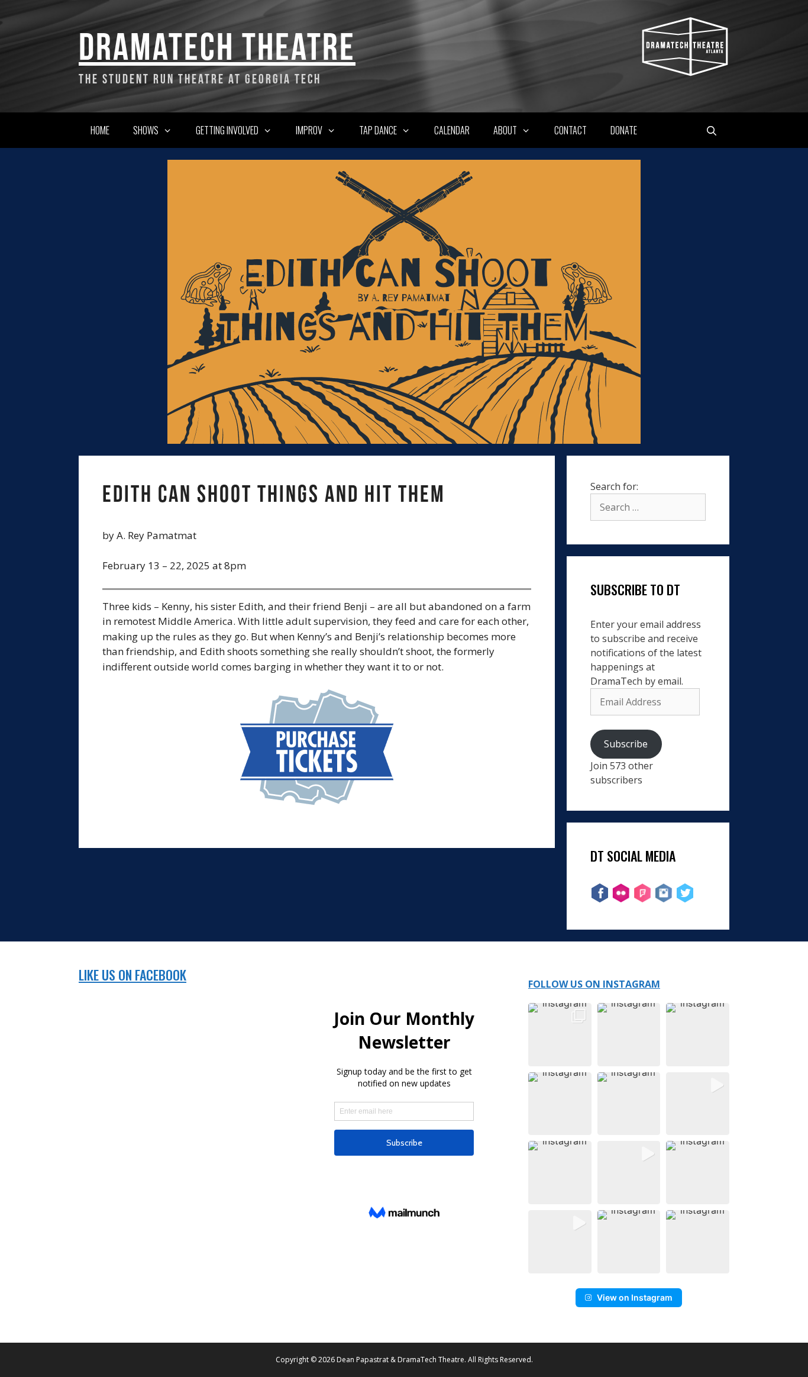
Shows (146, 130)
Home (100, 130)
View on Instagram (635, 1297)
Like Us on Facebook (132, 974)
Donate (623, 130)
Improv (309, 130)
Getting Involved (227, 130)
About (505, 130)
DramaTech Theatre (217, 46)
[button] (560, 1034)
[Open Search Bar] (711, 130)
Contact (570, 130)
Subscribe (626, 743)
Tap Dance (378, 130)
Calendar (452, 130)
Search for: (614, 486)
